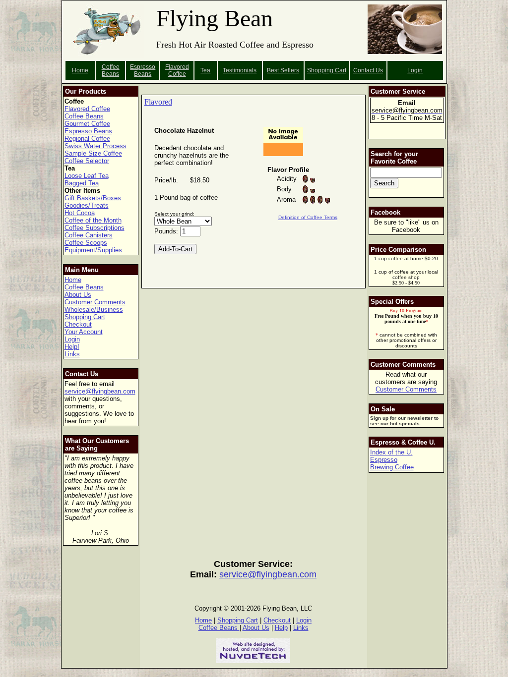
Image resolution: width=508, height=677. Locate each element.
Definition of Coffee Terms (307, 217)
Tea (205, 70)
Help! (71, 346)
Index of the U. (391, 452)
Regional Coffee (87, 138)
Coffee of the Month (93, 220)
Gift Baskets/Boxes (92, 198)
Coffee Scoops (85, 242)
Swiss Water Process (95, 146)
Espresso (383, 459)
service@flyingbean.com (99, 391)
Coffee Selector (86, 161)
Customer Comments (95, 302)
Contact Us (368, 70)
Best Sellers (283, 70)
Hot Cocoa (79, 213)
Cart (340, 70)
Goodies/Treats (86, 205)
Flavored (158, 102)
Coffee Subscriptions (94, 227)
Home (80, 70)
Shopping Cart (84, 317)
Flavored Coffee (177, 70)
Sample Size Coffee (93, 153)
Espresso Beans (142, 70)
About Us (77, 294)
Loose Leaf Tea (86, 175)
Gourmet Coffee (87, 123)
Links (72, 354)
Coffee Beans (111, 70)
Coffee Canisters (88, 235)
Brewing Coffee (392, 467)
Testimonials (239, 70)
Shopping (321, 70)
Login (415, 70)
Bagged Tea (81, 183)
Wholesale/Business (93, 309)
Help (281, 627)
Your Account (83, 332)
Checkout (78, 324)
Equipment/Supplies (93, 250)
